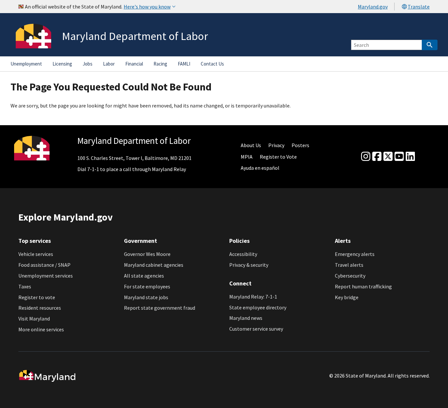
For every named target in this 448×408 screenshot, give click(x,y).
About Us (251, 145)
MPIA (247, 156)
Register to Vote (278, 156)
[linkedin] (410, 156)
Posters (300, 145)
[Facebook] (376, 156)
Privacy (276, 145)
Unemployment (26, 64)
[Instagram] (365, 156)
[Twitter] (388, 156)
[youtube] (399, 156)
